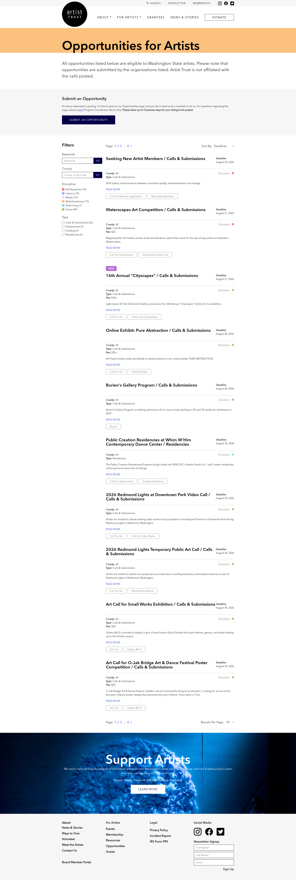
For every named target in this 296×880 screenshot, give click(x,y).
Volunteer (68, 839)
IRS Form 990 (159, 841)
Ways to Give (71, 833)
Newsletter (177, 3)
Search (155, 3)
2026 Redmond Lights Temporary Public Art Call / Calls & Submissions (159, 551)
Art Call (114, 649)
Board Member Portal (76, 862)
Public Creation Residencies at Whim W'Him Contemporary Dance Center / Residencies (148, 442)
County (67, 168)
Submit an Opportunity (89, 120)
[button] (233, 173)
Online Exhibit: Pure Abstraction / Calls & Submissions (158, 330)
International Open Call (155, 254)
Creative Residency (153, 481)
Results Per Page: (212, 722)
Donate (219, 17)
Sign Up (228, 869)
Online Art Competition (145, 316)
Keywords (68, 154)
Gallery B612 (134, 649)
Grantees (156, 17)
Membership (202, 3)
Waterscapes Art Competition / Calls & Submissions (156, 209)
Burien (113, 426)
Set (98, 175)
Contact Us (69, 850)
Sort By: (207, 146)
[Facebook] (226, 3)
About (103, 17)
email (80, 109)
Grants (110, 851)
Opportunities (115, 846)
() (76, 189)
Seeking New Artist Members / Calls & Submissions (155, 158)
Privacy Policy (159, 830)
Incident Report (160, 836)
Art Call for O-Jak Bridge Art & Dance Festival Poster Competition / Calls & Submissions (157, 664)
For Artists (128, 17)
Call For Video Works (143, 536)
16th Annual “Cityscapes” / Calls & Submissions (152, 275)
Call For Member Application (126, 196)
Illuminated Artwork (143, 590)
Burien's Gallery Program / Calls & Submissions (151, 385)
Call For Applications (121, 481)
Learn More (148, 789)
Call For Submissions (121, 254)
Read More (113, 189)
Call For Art (116, 316)
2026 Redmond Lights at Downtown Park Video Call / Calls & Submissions (158, 496)
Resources (113, 840)
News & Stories (185, 17)
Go (98, 160)
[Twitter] (232, 3)
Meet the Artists (72, 845)
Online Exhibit (139, 371)
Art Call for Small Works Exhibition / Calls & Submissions (160, 604)
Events (110, 829)
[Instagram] (220, 3)
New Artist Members (162, 196)
